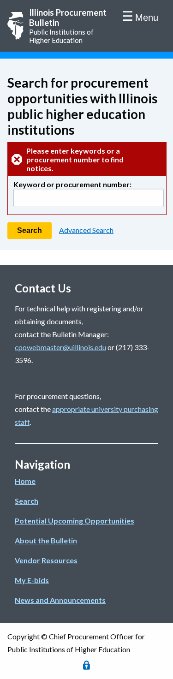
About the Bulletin (46, 540)
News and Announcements (60, 600)
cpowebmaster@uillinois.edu (60, 347)
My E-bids (32, 580)
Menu (146, 17)
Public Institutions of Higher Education (68, 25)
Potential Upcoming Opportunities (74, 520)
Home (25, 480)
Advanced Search (86, 230)
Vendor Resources (46, 560)
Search (26, 500)
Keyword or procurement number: (72, 184)
